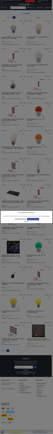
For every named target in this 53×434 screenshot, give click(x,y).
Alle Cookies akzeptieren (33, 219)
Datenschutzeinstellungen (20, 219)
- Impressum (26, 221)
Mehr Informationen (45, 216)
